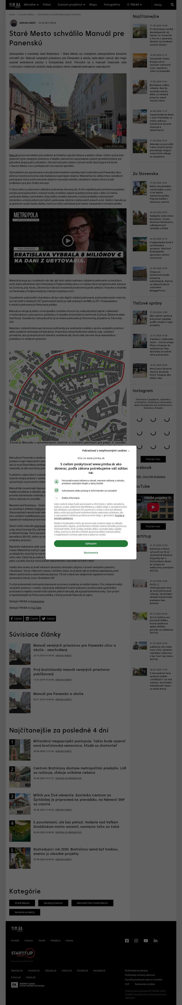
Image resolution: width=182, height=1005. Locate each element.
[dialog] (91, 502)
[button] (91, 498)
